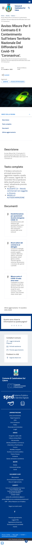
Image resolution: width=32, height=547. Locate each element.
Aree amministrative (15, 416)
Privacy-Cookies (6, 535)
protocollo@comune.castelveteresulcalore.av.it (15, 499)
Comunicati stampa (15, 467)
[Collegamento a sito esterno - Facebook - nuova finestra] (15, 511)
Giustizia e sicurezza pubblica (15, 452)
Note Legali (15, 535)
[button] (29, 2)
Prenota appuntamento (15, 518)
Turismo (15, 447)
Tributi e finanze (15, 454)
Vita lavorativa (15, 440)
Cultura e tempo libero (15, 438)
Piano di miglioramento (15, 482)
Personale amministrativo (15, 427)
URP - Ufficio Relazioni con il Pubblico (15, 502)
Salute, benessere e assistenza (15, 459)
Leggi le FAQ (15, 520)
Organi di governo (15, 418)
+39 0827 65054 (15, 495)
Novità (7, 16)
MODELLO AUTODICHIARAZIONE (16, 196)
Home (2, 16)
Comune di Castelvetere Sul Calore (20, 8)
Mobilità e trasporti (15, 449)
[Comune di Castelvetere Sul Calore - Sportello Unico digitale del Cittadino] (9, 8)
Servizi (15, 433)
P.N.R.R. (15, 527)
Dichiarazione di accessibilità (15, 524)
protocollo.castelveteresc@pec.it (15, 497)
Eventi (15, 469)
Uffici (15, 420)
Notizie (13, 16)
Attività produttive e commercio (15, 443)
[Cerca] (29, 8)
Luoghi (15, 429)
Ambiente (15, 456)
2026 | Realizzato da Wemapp (16, 539)
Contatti (15, 485)
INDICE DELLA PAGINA (8, 114)
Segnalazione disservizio (15, 522)
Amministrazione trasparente (15, 480)
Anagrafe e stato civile (15, 436)
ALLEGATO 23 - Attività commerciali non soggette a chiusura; (17, 190)
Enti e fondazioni (15, 422)
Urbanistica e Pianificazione (15, 445)
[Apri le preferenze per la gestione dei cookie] (3, 544)
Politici (15, 425)
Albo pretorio (15, 477)
